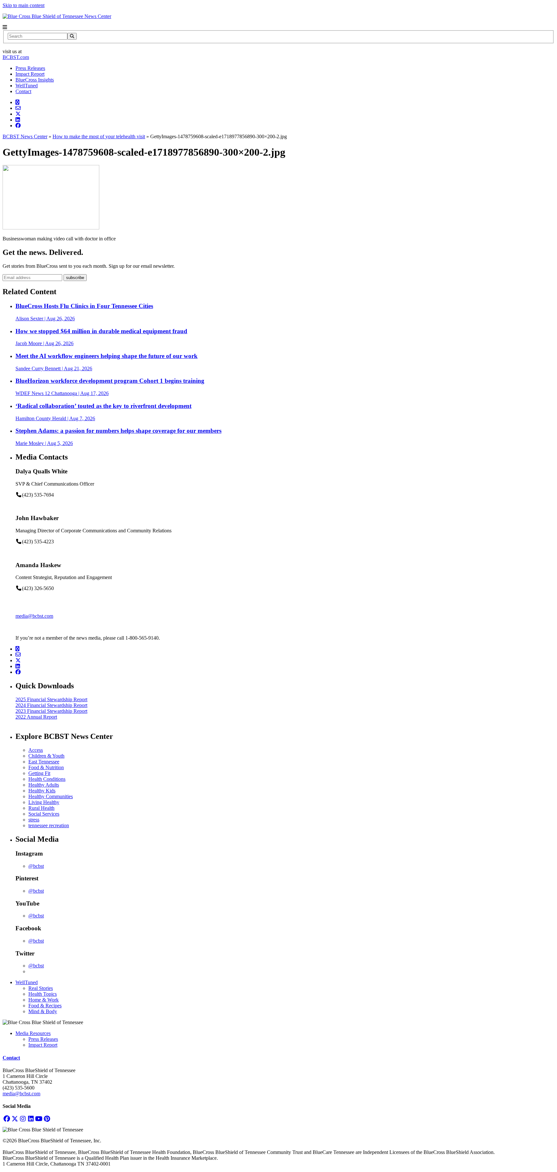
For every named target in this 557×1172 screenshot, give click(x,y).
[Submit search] (72, 36)
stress (33, 819)
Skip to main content (23, 5)
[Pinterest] (47, 1118)
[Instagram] (23, 1118)
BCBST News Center (25, 136)
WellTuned (26, 85)
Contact (23, 91)
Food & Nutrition (46, 767)
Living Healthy (43, 802)
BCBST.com (16, 57)
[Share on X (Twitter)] (18, 114)
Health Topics (42, 994)
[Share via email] (18, 108)
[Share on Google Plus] (17, 102)
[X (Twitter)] (15, 1118)
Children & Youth (46, 756)
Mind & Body (42, 1011)
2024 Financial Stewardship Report (51, 705)
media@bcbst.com (34, 616)
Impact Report (29, 74)
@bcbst (36, 866)
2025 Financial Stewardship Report (51, 699)
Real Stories (40, 988)
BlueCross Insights (34, 79)
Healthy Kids (41, 790)
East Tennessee (43, 761)
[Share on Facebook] (18, 125)
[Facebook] (7, 1118)
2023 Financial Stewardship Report (51, 711)
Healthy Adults (43, 785)
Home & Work (43, 999)
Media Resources (33, 1033)
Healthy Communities (50, 796)
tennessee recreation (48, 825)
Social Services (43, 814)
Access (35, 750)
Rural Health (41, 808)
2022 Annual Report (36, 717)
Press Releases (30, 68)
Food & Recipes (45, 1005)
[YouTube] (39, 1118)
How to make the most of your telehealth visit (99, 136)
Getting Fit (39, 773)
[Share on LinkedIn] (17, 119)
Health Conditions (46, 779)
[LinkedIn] (31, 1118)
